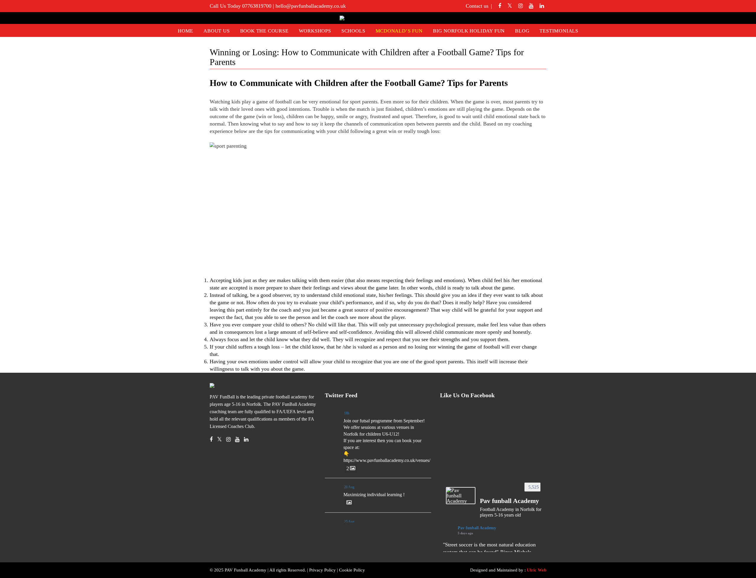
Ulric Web (536, 570)
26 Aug (349, 487)
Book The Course (264, 31)
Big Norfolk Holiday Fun (469, 31)
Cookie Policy (352, 570)
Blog (522, 31)
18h (346, 413)
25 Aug (349, 522)
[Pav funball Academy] (460, 495)
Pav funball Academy (477, 528)
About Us (216, 31)
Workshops (315, 31)
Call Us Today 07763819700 (240, 6)
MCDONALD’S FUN (399, 31)
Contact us (477, 6)
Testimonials (559, 31)
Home (185, 31)
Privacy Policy (322, 570)
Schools (353, 31)
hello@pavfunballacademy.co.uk (311, 6)
